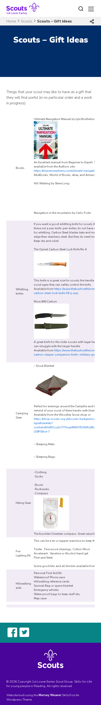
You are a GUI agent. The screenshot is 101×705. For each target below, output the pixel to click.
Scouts (26, 21)
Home (11, 21)
